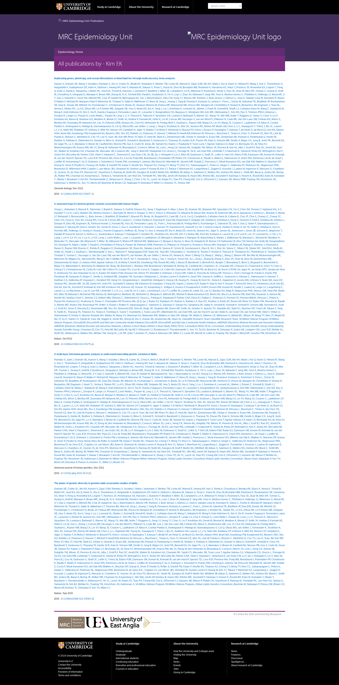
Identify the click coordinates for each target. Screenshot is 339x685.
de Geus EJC (76, 444)
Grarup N (59, 165)
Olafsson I (102, 87)
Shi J (213, 248)
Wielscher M (104, 101)
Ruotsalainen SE (123, 248)
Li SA (272, 234)
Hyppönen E (229, 280)
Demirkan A (176, 108)
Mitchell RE (95, 98)
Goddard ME (110, 276)
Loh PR (122, 333)
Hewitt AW (185, 133)
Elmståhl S (155, 273)
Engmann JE (83, 223)
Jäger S (141, 129)
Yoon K (219, 94)
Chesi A (69, 220)
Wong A (58, 112)
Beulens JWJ (113, 133)
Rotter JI (103, 165)
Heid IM (151, 137)
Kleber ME (107, 108)
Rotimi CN (180, 158)
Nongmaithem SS (164, 112)
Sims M (138, 308)
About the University (141, 7)
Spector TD (81, 158)
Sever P (69, 165)
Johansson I (237, 230)
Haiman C (244, 276)
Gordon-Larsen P (139, 168)
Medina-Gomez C (233, 94)
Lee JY (100, 122)
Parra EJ (118, 158)
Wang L (219, 255)
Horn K (276, 227)
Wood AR (277, 94)
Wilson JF (211, 147)
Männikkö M (172, 161)
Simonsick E (123, 154)
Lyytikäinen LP (252, 122)
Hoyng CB (171, 280)
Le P (99, 108)
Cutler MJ (169, 269)
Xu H (64, 319)
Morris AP (95, 183)
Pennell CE (257, 133)
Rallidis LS (136, 133)
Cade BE (232, 119)
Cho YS (95, 137)
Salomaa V (234, 175)
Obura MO (127, 126)
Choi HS (139, 122)
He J (201, 227)
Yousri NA (82, 98)
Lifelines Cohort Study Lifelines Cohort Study (146, 326)
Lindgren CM (252, 329)
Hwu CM (167, 98)
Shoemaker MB (99, 308)
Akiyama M (135, 87)
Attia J (241, 147)
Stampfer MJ (223, 308)
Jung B (256, 140)
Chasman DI (77, 175)
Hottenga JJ (264, 94)
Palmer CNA (87, 154)
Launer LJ (59, 290)
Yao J (143, 98)
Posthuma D (87, 301)
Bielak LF (112, 119)
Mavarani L (248, 237)
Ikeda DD (142, 108)
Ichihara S (93, 129)
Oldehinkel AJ (85, 140)
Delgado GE (121, 108)
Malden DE (86, 213)
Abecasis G (266, 168)
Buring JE (182, 266)
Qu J (157, 154)
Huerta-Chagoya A (107, 112)
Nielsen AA (127, 122)
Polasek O (243, 137)
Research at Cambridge (175, 7)
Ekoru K (256, 488)
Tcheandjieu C (177, 251)
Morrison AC (91, 172)
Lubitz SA (198, 290)
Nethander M (152, 122)
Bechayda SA (246, 144)
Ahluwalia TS (173, 213)
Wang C (265, 108)
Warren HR (190, 98)
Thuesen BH (112, 506)
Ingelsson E (252, 168)
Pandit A (146, 94)
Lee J (160, 524)
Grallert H (184, 276)
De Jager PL (60, 144)
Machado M (119, 213)
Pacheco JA (242, 87)
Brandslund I (151, 158)
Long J (120, 115)
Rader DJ (167, 179)
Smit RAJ (267, 248)
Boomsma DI (61, 168)
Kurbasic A (204, 101)
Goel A (241, 98)
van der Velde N (219, 312)
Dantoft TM (115, 165)
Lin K (187, 91)
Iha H (151, 108)
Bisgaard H (256, 262)
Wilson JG (153, 147)
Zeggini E (216, 168)
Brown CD (120, 183)
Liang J (153, 126)
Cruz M (128, 158)
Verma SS (167, 255)
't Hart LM (261, 308)
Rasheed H (204, 87)
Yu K (124, 94)
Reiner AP (209, 126)
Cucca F (145, 269)
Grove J (116, 227)
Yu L (191, 259)
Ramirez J (202, 98)
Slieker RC (70, 108)
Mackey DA (219, 290)
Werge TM (186, 315)
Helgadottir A (61, 87)
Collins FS (112, 269)
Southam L (182, 122)
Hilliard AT (243, 84)
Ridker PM (63, 175)
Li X (127, 115)
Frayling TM (253, 179)
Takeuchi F (148, 115)
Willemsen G (223, 315)
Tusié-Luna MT (152, 312)
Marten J (201, 108)
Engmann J (264, 105)
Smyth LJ (234, 108)
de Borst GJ (260, 129)
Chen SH (245, 209)
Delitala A (211, 220)
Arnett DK (271, 147)
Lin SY (217, 122)
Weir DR (249, 91)
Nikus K (265, 122)
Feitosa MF (164, 105)
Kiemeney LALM (262, 158)
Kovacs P (208, 129)
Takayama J (82, 91)
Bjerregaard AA (130, 98)
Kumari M (269, 154)
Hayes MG (195, 175)
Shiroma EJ (83, 308)
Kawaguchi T (248, 126)
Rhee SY (132, 137)
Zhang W (116, 94)
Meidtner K (100, 119)
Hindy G (221, 91)
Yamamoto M (119, 175)
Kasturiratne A (106, 234)
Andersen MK (225, 213)
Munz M (153, 101)
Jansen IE (225, 230)
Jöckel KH (59, 154)
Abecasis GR (165, 333)
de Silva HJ (261, 144)
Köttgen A (169, 287)
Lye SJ (207, 290)
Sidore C (231, 248)
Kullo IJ (61, 91)
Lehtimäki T (218, 151)
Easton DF (104, 273)
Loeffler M (59, 161)
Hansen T (162, 133)
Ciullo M (139, 144)
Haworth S (70, 98)
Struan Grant (251, 458)
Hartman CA (60, 280)
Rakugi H (248, 244)
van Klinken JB (138, 255)
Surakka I (93, 84)
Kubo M (269, 175)
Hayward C (110, 154)
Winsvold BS (88, 259)
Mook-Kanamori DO (230, 161)
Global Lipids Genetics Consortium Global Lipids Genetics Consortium (205, 458)
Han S (125, 87)
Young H (171, 259)
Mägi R (230, 290)
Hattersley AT (237, 165)
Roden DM (75, 305)
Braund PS (188, 129)
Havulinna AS (219, 87)
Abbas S (187, 172)
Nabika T (150, 129)
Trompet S (117, 101)
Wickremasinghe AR (65, 147)
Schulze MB (223, 140)
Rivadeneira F (161, 329)
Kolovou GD (127, 287)
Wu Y (108, 259)
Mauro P (81, 377)
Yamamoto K (143, 259)
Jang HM (209, 94)
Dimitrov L (279, 220)
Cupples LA (156, 269)
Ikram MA (66, 133)
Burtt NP (144, 151)
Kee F (280, 151)
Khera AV (160, 161)
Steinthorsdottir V (97, 251)
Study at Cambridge (109, 7)
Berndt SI (200, 333)
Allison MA (199, 213)
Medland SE (128, 294)
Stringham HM (195, 112)
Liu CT (164, 290)
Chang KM (189, 179)
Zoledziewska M (62, 262)
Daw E (62, 105)
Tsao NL (275, 105)
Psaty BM (138, 158)
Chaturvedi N (232, 151)
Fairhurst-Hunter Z (100, 223)
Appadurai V (246, 213)
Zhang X (218, 259)
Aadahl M (116, 98)
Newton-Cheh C (75, 297)
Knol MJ (204, 234)
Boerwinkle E (271, 262)
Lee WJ (196, 373)
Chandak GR (92, 151)
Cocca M (102, 220)
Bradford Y (153, 91)
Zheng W (102, 147)
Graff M (129, 209)
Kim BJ (84, 179)
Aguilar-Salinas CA (217, 144)
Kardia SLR (188, 140)
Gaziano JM (225, 179)
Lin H (66, 237)
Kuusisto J (227, 168)
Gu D (84, 161)
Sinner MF (174, 308)
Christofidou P (221, 105)
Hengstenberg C (131, 280)
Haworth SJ (191, 227)
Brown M (93, 144)
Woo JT (142, 137)
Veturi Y (231, 87)
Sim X (86, 112)
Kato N (211, 140)
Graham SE (71, 84)
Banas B (73, 119)
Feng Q (85, 366)
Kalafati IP (59, 234)
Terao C (158, 87)
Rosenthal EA (257, 87)
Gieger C (225, 165)
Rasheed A (210, 91)
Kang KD (170, 283)
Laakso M (239, 168)
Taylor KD (153, 251)
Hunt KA (106, 91)
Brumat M (218, 520)
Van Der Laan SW (247, 119)
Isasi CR (277, 280)
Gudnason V (196, 154)
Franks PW (121, 161)
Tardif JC (209, 154)
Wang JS (226, 122)
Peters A (214, 165)
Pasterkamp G (257, 137)
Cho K (199, 179)
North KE (131, 172)
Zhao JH (186, 94)
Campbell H (129, 129)
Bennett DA (278, 140)
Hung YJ (178, 98)
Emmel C (247, 384)
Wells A (154, 359)
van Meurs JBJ (107, 168)
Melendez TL (61, 241)
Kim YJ (164, 168)
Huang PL (184, 280)
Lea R (243, 234)
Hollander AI (114, 147)
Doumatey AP (74, 122)
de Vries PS (77, 172)
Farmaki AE (145, 119)
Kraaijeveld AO (97, 133)
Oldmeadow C (222, 112)
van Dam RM (204, 151)
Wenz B (124, 359)
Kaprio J (173, 144)
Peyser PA (201, 140)
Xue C (262, 84)
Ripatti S (208, 158)
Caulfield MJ (105, 144)
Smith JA (122, 119)
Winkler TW (161, 84)
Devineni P (245, 220)
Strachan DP (274, 161)
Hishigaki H (167, 154)
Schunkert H (107, 161)
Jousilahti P (222, 175)
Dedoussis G (160, 140)
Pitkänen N (220, 119)
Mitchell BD (169, 294)
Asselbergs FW (79, 133)
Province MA (105, 158)
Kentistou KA (61, 119)
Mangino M (207, 105)
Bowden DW (141, 266)
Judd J (70, 359)
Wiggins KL (74, 259)
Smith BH (249, 172)
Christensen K (195, 158)
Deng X (235, 220)
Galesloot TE (249, 101)
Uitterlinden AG (169, 312)
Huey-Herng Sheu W (88, 441)
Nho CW (240, 241)
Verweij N (235, 105)
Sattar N (128, 101)
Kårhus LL (230, 98)
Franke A (59, 137)
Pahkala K (71, 140)
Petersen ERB (112, 122)
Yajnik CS (73, 319)
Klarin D (232, 84)
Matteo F (61, 101)
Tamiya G (106, 175)
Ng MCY (132, 329)
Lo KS (80, 108)
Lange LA (71, 115)
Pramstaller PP (166, 158)
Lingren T (271, 87)
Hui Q (224, 84)
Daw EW (170, 220)
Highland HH (269, 209)
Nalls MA (68, 129)
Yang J (158, 108)
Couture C (237, 122)
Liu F (275, 115)
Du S (95, 273)
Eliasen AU (140, 209)
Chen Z (231, 126)
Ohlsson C (70, 137)
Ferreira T (256, 209)
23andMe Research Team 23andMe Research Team (210, 319)
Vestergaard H (73, 126)
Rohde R (94, 248)
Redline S (59, 140)
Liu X (87, 237)
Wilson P (260, 455)
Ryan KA (138, 248)
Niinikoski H (174, 129)
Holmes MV (227, 172)
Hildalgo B (190, 527)
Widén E (218, 158)
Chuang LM (92, 165)
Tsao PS (177, 179)
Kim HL (233, 147)
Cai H (183, 216)
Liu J (165, 108)
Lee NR (95, 290)
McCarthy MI (72, 154)
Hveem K (246, 175)
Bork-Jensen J (216, 98)
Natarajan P (133, 183)
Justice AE (269, 172)
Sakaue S (147, 87)
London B (186, 290)
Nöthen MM (104, 297)
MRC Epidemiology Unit (76, 21)
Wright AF (279, 315)
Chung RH (90, 220)
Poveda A (192, 101)
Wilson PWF (239, 179)
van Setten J (141, 126)
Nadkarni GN (182, 531)
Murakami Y (73, 179)
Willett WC (236, 315)
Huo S (132, 108)
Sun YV (85, 183)
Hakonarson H (232, 158)
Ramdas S (104, 84)
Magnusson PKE (270, 165)
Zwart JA (176, 319)
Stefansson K (116, 179)
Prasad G (83, 115)
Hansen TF (163, 227)
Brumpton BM (190, 87)
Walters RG (214, 172)
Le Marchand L (74, 290)
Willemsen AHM (77, 168)
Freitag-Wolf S (167, 122)
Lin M (165, 119)
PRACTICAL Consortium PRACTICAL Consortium (197, 326)
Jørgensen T (275, 230)
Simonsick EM (125, 308)
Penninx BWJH (248, 297)
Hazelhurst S (105, 172)
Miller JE (164, 91)
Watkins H (261, 161)
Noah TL (88, 384)
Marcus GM (260, 290)
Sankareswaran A (229, 388)
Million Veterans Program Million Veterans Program (140, 458)
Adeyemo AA (89, 122)
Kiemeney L (247, 434)
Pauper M (110, 115)
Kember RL (147, 234)
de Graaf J (277, 158)
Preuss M (236, 381)
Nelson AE (184, 147)
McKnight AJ (268, 151)
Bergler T (220, 262)
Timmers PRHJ (256, 112)
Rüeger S (142, 213)
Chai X (252, 216)
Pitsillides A (250, 94)
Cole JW (101, 269)
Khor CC (185, 165)
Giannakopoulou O (104, 126)
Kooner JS (63, 172)
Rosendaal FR (90, 305)
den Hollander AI (82, 273)
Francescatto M (175, 223)
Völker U (275, 312)
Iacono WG (243, 280)
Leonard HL (189, 108)
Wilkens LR (209, 315)
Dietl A (255, 220)
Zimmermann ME (176, 137)
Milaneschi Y (91, 241)
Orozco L (171, 151)
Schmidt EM (134, 94)
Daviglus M (143, 172)
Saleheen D (200, 172)
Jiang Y (151, 209)
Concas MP (175, 119)
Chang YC (275, 216)
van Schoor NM (252, 312)
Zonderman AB (229, 137)
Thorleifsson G (274, 84)
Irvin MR (209, 112)
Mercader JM (107, 151)
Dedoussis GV (64, 273)
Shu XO (125, 133)
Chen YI (245, 133)
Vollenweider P (62, 315)
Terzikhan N (173, 126)
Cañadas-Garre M (249, 108)
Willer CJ (158, 183)
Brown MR (104, 94)
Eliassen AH (130, 273)
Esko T (131, 333)
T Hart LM (203, 430)
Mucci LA (226, 294)
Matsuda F (198, 94)
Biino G (110, 140)
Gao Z (60, 98)
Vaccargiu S (188, 119)
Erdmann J (94, 161)
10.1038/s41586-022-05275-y (77, 344)
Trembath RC (149, 175)
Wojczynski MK (179, 105)
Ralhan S (179, 301)
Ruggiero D (246, 115)
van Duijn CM (138, 154)
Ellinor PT (144, 273)
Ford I (237, 273)
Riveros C (83, 248)
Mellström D (83, 137)
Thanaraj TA (174, 140)
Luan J (177, 94)
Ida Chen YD (272, 409)
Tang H (161, 126)
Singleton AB (161, 308)
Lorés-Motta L (96, 115)
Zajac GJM (196, 84)
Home (59, 20)
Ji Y (279, 209)
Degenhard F (183, 220)
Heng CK (173, 147)
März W (185, 154)
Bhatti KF (135, 84)
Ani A (236, 213)
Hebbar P (133, 119)
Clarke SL (124, 84)
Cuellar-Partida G (142, 220)
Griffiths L (218, 276)
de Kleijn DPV (259, 269)
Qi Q (139, 301)
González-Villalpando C (146, 276)
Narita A (70, 91)
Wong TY (174, 165)
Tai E (193, 151)
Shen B (205, 248)
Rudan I (113, 305)
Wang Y (83, 84)
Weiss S (276, 119)
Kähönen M (197, 133)
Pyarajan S (223, 244)
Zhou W (177, 87)
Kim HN (235, 112)
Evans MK (214, 137)
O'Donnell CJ (211, 179)
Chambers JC (210, 266)
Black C (238, 172)
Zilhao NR (90, 108)
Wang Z (254, 84)
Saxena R (167, 248)
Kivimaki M (90, 287)
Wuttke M (117, 259)
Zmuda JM (72, 105)
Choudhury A (64, 94)
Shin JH (184, 126)
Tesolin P (205, 251)
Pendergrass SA (126, 495)
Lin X (177, 154)
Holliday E (265, 227)
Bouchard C (223, 133)
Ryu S (244, 112)
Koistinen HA (77, 151)
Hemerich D (223, 381)
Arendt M (140, 513)
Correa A (142, 147)
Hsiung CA (206, 373)
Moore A (131, 213)
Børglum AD (103, 266)
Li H (60, 129)
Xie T (133, 259)
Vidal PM (272, 290)
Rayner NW (195, 122)
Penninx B (222, 147)
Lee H (103, 137)
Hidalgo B (87, 126)
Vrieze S (160, 213)
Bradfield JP (263, 101)
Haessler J (128, 91)
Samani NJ (161, 144)
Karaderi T (59, 213)
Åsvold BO (258, 175)
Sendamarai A (192, 248)
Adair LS (233, 144)
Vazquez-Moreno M (146, 105)
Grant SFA (246, 158)
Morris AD (215, 294)
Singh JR (148, 308)
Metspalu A (156, 294)
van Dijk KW (248, 161)
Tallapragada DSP (137, 251)
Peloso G (83, 462)
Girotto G (235, 140)
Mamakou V (81, 144)
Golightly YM (198, 147)
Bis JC (269, 126)
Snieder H (99, 140)
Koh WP (122, 137)
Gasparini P (75, 276)
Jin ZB (150, 154)
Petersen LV (159, 244)
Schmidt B (222, 108)
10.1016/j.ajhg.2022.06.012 (75, 473)
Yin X (170, 94)
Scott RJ (250, 147)
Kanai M (167, 87)
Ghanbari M (122, 168)
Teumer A (216, 251)
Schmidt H (132, 140)
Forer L (226, 101)
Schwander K (259, 527)
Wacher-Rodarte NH (93, 315)
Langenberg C (202, 168)
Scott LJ (69, 426)
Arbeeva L (270, 112)
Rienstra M (271, 301)
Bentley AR (60, 122)
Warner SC (202, 115)
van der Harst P (65, 158)
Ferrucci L (228, 273)
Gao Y (236, 223)
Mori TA (268, 133)
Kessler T (230, 283)
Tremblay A (112, 312)
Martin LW (221, 126)
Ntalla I (216, 84)
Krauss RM (83, 147)
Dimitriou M (266, 220)
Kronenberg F (73, 161)
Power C (99, 301)
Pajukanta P (185, 144)
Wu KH (207, 84)
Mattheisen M (234, 237)
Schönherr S (247, 377)
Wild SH (104, 129)
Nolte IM (263, 241)
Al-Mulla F (161, 129)
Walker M (64, 151)
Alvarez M (211, 213)
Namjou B (184, 175)
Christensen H (116, 105)
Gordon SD (94, 227)
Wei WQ (162, 175)
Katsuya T (234, 129)
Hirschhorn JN (268, 179)
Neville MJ (137, 165)
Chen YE (171, 455)
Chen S (267, 115)
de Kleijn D (247, 129)
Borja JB (114, 266)
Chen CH (59, 220)
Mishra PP (127, 241)
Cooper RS (125, 269)
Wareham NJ (186, 168)
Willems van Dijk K (240, 437)
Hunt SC (206, 280)
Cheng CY (163, 165)
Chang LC (263, 216)
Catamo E (233, 216)
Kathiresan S (61, 183)
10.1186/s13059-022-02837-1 (77, 194)
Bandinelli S (145, 140)
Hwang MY (114, 87)
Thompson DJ (242, 251)
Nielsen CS (91, 297)
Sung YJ (257, 115)
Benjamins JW (249, 105)
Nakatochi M (277, 108)
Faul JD (231, 91)
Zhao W (240, 91)
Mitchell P (173, 133)
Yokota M (245, 151)
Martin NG (163, 172)
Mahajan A (92, 94)
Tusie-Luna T (199, 144)
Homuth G (202, 137)
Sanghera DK (195, 305)
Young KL (112, 333)
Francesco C (211, 161)
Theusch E (136, 115)
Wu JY (93, 147)
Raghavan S (162, 209)
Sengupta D (78, 94)
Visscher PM (257, 333)
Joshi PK (266, 140)
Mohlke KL (74, 183)
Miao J (174, 209)
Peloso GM (184, 183)
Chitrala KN (264, 119)
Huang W (154, 168)
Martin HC (95, 91)
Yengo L (58, 209)
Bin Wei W (252, 255)
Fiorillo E (245, 503)
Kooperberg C (92, 175)
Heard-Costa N (213, 227)
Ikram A (119, 444)
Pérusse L (210, 133)
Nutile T (234, 115)
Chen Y (138, 179)
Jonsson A (262, 230)
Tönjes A (235, 133)
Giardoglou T (221, 129)
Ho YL (146, 179)
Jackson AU (203, 230)
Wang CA (207, 122)
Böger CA (246, 140)
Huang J (172, 101)
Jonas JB (149, 144)
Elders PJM (241, 154)
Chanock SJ (240, 266)
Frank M (211, 108)
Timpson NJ (150, 165)
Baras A (259, 172)
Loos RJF (93, 158)
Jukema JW (148, 161)
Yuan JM (112, 137)
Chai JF (106, 98)
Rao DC (260, 147)
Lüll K (76, 213)
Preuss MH (194, 105)
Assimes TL (170, 183)
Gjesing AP (73, 227)
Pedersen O (149, 133)
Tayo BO (164, 251)
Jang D (135, 151)
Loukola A (176, 115)
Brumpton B (170, 266)
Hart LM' (229, 154)
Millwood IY (197, 91)
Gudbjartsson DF (78, 87)
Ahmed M (76, 517)
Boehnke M (108, 183)
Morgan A (168, 241)
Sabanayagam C (200, 165)
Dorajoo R (59, 115)
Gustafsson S (159, 94)
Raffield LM (236, 244)
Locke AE (174, 84)
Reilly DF (256, 151)
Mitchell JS (85, 105)
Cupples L (92, 168)
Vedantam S (147, 84)
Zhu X (114, 84)
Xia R (93, 112)
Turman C (260, 91)
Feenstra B (203, 273)
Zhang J (128, 179)
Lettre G (219, 154)
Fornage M (183, 151)
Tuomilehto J (136, 312)
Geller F (252, 223)
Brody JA (130, 105)
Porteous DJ (72, 301)
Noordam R (270, 98)
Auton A (153, 333)
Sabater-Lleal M (254, 98)
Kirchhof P (77, 287)
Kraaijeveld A (193, 287)
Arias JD (183, 209)
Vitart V (99, 154)
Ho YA (246, 227)
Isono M (191, 230)
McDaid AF (72, 101)
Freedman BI (61, 276)
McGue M (101, 294)
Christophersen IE (75, 269)
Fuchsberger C (100, 105)
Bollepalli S (189, 115)
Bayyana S (181, 112)
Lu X (71, 144)
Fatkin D (191, 273)
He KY (170, 402)
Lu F (130, 430)
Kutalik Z (198, 161)
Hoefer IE (271, 137)
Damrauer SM (255, 154)
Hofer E (157, 119)
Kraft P (153, 172)
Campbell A (176, 91)
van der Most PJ (204, 119)
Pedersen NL (253, 165)
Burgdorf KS (161, 216)
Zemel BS (118, 319)
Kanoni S (59, 84)
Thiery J (260, 126)
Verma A (58, 108)
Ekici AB (70, 223)
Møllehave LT (141, 101)
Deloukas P (147, 183)
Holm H (92, 87)
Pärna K (120, 244)
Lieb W (277, 133)
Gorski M (106, 227)
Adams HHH (89, 262)
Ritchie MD (208, 175)
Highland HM (122, 531)
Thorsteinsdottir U (98, 179)
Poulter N (79, 165)
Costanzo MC (122, 151)
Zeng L (163, 101)
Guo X (130, 144)
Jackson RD (196, 126)
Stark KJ (161, 137)
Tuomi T (123, 312)
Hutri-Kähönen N (73, 112)
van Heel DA (134, 175)
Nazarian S (262, 294)
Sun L (111, 251)
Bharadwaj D (129, 147)
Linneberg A (134, 161)
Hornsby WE (60, 230)
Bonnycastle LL (79, 216)
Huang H (272, 91)
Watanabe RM (150, 315)
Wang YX (215, 115)
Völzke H (191, 137)
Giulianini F (141, 91)
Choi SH (79, 220)
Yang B (182, 101)
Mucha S (179, 241)
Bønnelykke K (73, 266)
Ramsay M (119, 172)
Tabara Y (173, 168)
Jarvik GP (172, 175)
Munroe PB (120, 144)
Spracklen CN (162, 115)
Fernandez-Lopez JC (129, 112)
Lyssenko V (148, 112)
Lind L (163, 147)
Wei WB (225, 115)
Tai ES (202, 329)
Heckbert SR (103, 280)
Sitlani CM (242, 248)
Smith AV (277, 248)
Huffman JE (131, 230)
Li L (238, 126)
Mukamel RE (209, 209)
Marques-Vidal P (88, 101)
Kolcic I (198, 129)
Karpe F (126, 165)
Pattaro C (207, 297)
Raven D (59, 248)
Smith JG (185, 308)
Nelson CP (115, 129)
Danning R (159, 220)
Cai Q (118, 126)
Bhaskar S (271, 213)
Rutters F (123, 305)
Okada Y (61, 179)
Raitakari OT (80, 129)
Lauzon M (227, 234)
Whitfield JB (176, 172)
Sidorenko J (96, 209)
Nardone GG (86, 119)
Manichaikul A (154, 98)
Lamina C (216, 101)
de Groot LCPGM (227, 269)
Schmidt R (120, 140)
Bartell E (108, 209)
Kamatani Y (159, 283)
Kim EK (271, 129)
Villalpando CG (157, 151)
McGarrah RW (87, 294)
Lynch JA (156, 179)
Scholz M (236, 101)
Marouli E (185, 84)
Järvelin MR (186, 161)
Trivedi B (116, 91)
